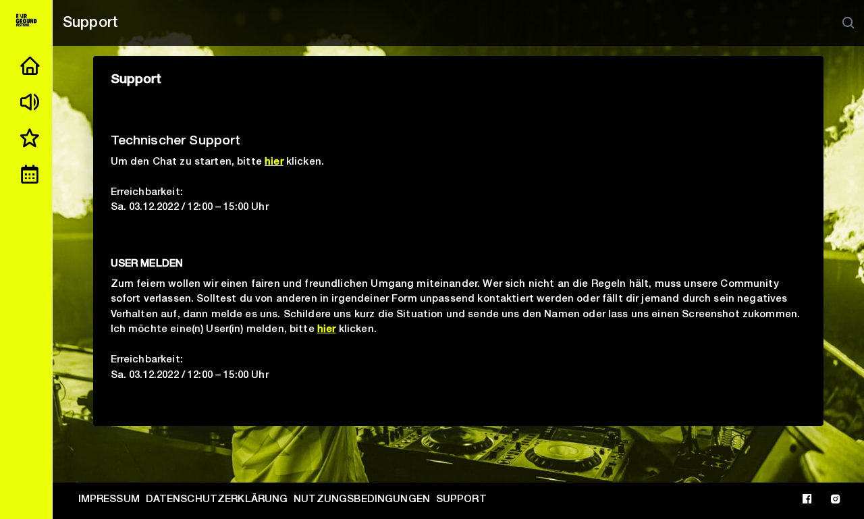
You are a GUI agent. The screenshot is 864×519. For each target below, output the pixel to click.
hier (274, 162)
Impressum (109, 500)
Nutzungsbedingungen (362, 500)
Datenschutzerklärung (217, 500)
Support (461, 500)
